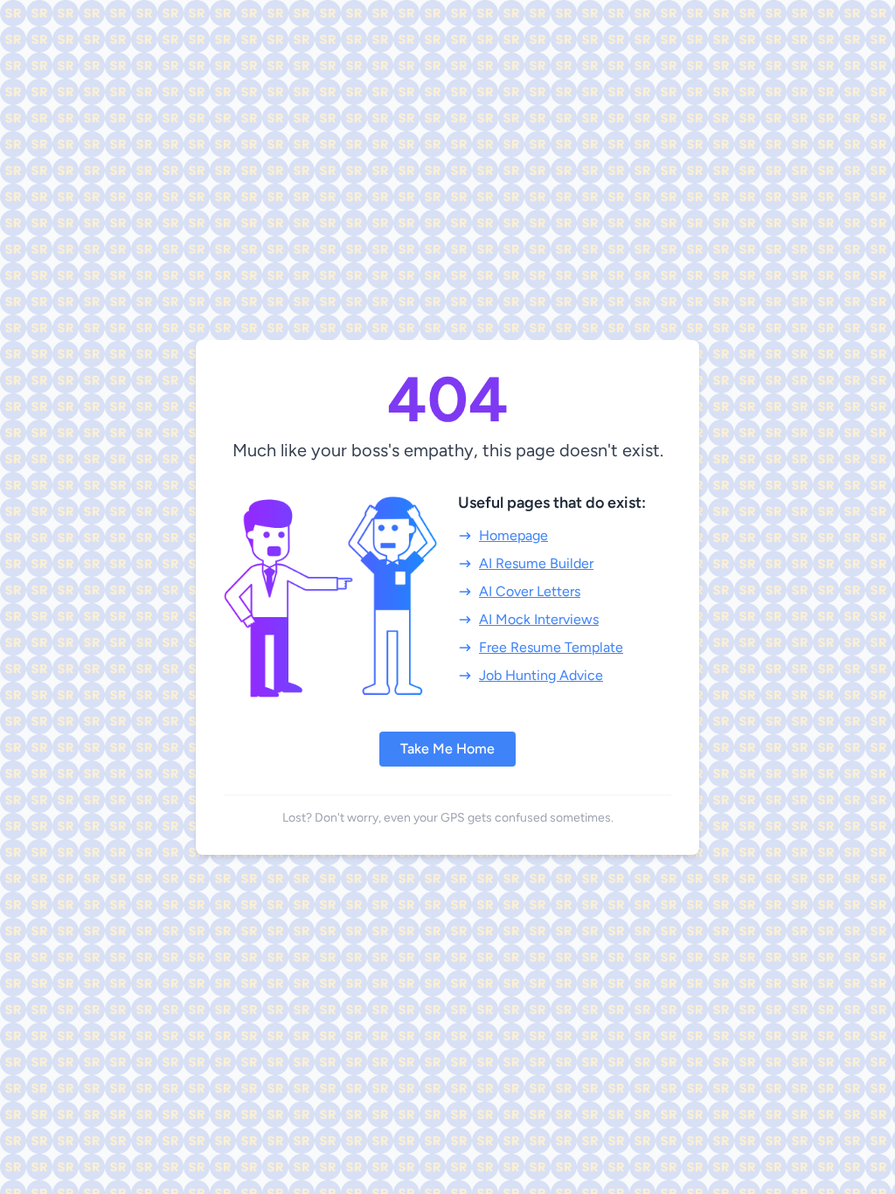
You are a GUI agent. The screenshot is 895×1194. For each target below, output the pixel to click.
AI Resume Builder (536, 563)
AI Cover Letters (529, 591)
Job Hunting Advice (541, 675)
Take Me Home (447, 748)
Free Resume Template (551, 647)
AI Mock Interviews (539, 619)
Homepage (513, 535)
